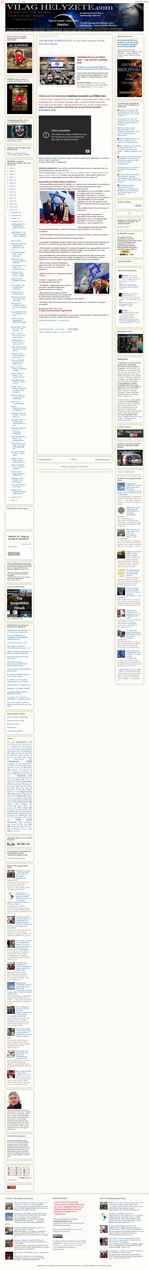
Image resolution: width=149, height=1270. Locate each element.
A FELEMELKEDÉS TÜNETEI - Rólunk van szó (18, 382)
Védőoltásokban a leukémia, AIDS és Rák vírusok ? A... (18, 342)
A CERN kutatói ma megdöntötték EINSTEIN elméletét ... (18, 321)
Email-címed (13, 546)
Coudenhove (11, 764)
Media (19, 796)
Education (15, 770)
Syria (12, 813)
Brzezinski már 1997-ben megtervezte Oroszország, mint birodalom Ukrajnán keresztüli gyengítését (128, 43)
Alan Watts (22, 744)
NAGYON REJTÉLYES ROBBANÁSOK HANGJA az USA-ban (18, 246)
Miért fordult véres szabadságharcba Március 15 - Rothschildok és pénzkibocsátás (22, 1054)
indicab (125, 275)
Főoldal (73, 459)
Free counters (12, 1180)
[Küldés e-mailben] (68, 329)
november (15, 215)
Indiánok (27, 784)
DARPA (29, 764)
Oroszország (11, 806)
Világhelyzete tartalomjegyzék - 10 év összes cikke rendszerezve (19, 631)
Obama (9, 804)
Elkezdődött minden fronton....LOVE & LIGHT (18, 453)
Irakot (41, 250)
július (13, 500)
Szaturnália (10, 815)
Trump (29, 817)
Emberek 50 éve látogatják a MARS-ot (18, 280)
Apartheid (15, 746)
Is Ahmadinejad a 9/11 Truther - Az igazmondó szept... (18, 267)
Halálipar (9, 779)
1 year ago (129, 305)
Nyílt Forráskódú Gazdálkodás (17, 717)
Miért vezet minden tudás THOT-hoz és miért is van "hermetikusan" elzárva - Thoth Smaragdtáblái (128, 534)
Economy (28, 768)
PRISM (25, 806)
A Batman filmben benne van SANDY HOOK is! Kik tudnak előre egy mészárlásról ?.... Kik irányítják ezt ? (129, 592)
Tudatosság (11, 822)
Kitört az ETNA (16, 241)
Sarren (125, 294)
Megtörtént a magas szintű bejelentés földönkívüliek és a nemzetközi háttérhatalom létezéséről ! (128, 512)
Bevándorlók (15, 751)
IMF (14, 782)
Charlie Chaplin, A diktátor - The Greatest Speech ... (18, 375)
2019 (11, 186)
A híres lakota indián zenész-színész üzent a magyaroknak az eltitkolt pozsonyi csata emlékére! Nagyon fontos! (19, 1033)
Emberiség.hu (12, 727)
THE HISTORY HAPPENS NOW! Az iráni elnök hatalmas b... (18, 306)
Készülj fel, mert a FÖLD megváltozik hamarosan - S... (18, 355)
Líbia (15, 792)
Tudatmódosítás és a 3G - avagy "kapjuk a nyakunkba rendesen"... (130, 670)
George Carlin (25, 774)
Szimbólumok (23, 815)
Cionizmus (10, 757)
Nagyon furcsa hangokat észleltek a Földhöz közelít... (19, 491)
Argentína (23, 746)
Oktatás (24, 804)
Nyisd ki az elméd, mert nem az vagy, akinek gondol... (18, 335)
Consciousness (19, 759)
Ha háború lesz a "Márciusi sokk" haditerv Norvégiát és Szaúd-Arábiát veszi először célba (23, 966)
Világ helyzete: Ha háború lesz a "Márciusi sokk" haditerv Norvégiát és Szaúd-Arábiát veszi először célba (129, 286)
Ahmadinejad (48, 332)
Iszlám (29, 786)
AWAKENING (21, 742)
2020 (11, 183)
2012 (11, 207)
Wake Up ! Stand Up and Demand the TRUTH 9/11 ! (18, 397)
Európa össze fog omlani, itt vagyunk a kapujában (19, 260)
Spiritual (29, 812)
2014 (11, 201)
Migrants (20, 798)
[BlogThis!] (70, 329)
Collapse (29, 757)
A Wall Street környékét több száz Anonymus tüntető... (19, 348)
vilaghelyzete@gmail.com (130, 416)
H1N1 (20, 778)
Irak (8, 786)
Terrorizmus (18, 817)
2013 (11, 204)
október (14, 218)
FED (8, 774)
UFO (21, 824)
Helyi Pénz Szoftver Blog (15, 720)
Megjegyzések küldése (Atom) (78, 466)
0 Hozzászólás (59, 329)
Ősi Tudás (14, 831)
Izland (27, 788)
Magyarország (26, 792)
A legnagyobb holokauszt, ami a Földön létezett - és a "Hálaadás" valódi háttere (133, 614)
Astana (30, 746)
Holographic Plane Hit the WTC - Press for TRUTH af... (18, 415)
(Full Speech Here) (47, 110)
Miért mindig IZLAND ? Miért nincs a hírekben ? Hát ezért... (24, 1073)
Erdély (8, 772)
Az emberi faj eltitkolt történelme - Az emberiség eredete (18, 675)
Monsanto (19, 800)
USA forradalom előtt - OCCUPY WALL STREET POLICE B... (18, 226)
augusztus (15, 497)
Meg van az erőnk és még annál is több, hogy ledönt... (18, 298)
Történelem (28, 822)
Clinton (19, 757)
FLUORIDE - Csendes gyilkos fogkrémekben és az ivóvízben (17, 680)
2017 (11, 192)
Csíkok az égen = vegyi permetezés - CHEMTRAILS (18, 473)
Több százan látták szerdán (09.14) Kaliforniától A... (17, 362)
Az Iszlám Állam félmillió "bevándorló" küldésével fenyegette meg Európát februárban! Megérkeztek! (129, 635)
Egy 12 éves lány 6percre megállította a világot (18, 368)
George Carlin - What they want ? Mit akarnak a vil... (18, 329)
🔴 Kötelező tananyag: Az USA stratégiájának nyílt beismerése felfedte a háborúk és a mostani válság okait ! (128, 112)
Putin (19, 810)
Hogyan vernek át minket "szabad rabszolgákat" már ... (19, 460)
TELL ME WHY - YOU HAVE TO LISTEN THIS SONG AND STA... (18, 446)
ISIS (19, 782)
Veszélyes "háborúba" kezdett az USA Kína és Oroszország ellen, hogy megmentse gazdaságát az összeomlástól (30, 1241)
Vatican (22, 826)
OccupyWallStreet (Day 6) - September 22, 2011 (19, 313)
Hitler (8, 782)
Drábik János (27, 766)
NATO (9, 802)
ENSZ (55, 332)
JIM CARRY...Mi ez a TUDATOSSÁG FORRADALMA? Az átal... (18, 422)
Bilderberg (28, 751)
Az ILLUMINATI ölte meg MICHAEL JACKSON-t (17, 287)
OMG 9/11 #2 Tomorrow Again (17, 402)
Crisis (20, 764)
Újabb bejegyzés (45, 459)
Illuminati (28, 782)
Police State (22, 808)
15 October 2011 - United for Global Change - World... (18, 274)
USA (30, 824)
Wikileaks (16, 829)
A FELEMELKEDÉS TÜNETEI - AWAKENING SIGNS (17, 693)
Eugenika (16, 772)
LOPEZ (125, 310)
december (15, 212)
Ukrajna (13, 826)
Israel (62, 332)
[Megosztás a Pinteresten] (77, 329)
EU (19, 768)
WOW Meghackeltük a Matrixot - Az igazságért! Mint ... (18, 438)
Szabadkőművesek (24, 813)
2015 (11, 198)
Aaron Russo (11, 744)
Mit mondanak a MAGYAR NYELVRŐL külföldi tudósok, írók (18, 647)
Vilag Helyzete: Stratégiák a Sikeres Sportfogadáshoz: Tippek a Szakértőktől (128, 304)
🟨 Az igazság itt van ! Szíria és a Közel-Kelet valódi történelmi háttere (128, 169)
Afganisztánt (103, 248)
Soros (20, 812)
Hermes (27, 779)
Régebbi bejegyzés (102, 459)
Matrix (12, 796)
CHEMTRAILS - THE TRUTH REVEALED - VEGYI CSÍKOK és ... (18, 235)
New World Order (21, 802)
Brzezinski (28, 753)
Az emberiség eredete (15, 748)
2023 (11, 174)
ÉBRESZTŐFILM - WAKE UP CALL (19, 685)
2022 (11, 177)
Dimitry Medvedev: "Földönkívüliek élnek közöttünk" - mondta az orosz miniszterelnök (133, 654)
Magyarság (15, 794)
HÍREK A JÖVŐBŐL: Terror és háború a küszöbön (18, 467)
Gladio (8, 776)
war (30, 829)
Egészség (25, 770)
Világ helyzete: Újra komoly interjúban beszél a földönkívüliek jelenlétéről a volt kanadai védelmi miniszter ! (129, 321)
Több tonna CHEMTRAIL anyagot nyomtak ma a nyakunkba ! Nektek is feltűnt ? (29, 1228)
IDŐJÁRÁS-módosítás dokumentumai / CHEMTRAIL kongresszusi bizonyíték (17, 664)
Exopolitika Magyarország (16, 858)
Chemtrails (13, 755)
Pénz (26, 810)
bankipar (24, 829)
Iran (58, 332)
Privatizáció (11, 810)
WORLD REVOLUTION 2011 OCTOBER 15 (18, 408)
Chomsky (26, 755)
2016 (11, 195)
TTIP (8, 817)
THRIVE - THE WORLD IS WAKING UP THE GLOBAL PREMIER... (19, 389)
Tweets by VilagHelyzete (125, 472)
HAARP (27, 778)
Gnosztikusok (11, 778)
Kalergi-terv (10, 789)
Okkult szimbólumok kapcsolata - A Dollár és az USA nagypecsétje (19, 652)
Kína (19, 789)
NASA (27, 800)
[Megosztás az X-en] (73, 329)
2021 (11, 180)
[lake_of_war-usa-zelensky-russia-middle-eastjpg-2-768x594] (19, 155)
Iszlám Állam (15, 788)
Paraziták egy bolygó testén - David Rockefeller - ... (18, 254)
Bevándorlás (27, 750)
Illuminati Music (16, 784)
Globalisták (21, 776)
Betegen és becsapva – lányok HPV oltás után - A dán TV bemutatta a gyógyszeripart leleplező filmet (19, 875)
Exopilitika (26, 772)
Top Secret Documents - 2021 (17, 643)
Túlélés (13, 824)
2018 (11, 189)
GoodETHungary (13, 724)
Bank (19, 750)
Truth (18, 819)
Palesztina (68, 332)
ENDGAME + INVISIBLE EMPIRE (18, 688)
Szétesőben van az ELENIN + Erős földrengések (17, 480)
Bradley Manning (16, 753)
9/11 (8, 742)
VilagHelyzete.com (125, 363)
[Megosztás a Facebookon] (75, 329)
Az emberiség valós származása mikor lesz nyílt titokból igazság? (133, 572)
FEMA (15, 774)
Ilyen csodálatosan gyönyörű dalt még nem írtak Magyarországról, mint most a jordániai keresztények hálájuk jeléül (19, 1011)
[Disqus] (74, 365)
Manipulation (27, 794)
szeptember (15, 221)
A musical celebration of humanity (18, 486)
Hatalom (18, 780)
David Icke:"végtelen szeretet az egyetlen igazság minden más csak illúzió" (19, 704)
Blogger (109, 1266)
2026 (11, 168)
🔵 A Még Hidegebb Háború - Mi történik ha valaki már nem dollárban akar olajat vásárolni (128, 140)
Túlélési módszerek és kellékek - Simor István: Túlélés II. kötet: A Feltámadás (134, 554)
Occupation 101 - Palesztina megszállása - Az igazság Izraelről (19, 698)
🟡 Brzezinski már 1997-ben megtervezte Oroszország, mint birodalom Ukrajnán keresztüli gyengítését (128, 121)
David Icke (13, 766)
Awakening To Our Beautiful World (17, 293)
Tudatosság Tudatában (15, 731)
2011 (11, 210)
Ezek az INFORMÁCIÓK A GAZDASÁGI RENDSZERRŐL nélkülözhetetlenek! (17, 637)
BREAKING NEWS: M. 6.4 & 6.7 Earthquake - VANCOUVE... (18, 431)
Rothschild (10, 812)
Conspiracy (13, 761)
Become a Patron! (123, 227)
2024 (11, 171)
